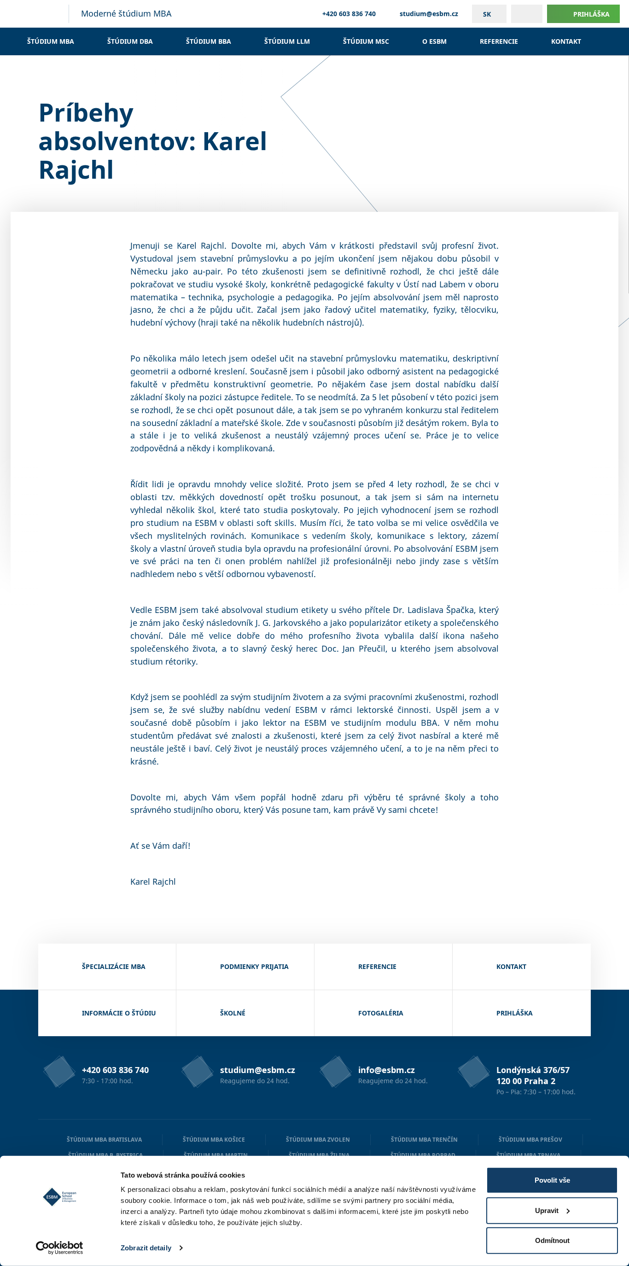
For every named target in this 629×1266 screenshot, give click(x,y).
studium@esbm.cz (429, 14)
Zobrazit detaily (146, 1248)
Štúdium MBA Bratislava (104, 1139)
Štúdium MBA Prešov (530, 1139)
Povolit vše (552, 1180)
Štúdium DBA (130, 41)
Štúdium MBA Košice (214, 1139)
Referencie (499, 41)
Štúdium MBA (50, 41)
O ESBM (434, 41)
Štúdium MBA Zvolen (318, 1139)
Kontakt (566, 41)
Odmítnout (552, 1240)
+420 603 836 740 (349, 14)
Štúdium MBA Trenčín (424, 1139)
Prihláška (591, 14)
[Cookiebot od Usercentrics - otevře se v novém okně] (59, 1248)
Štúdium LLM (287, 41)
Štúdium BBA (208, 41)
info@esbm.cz (386, 1069)
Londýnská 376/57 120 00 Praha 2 (533, 1075)
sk (487, 14)
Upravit (547, 1210)
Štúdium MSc (366, 41)
